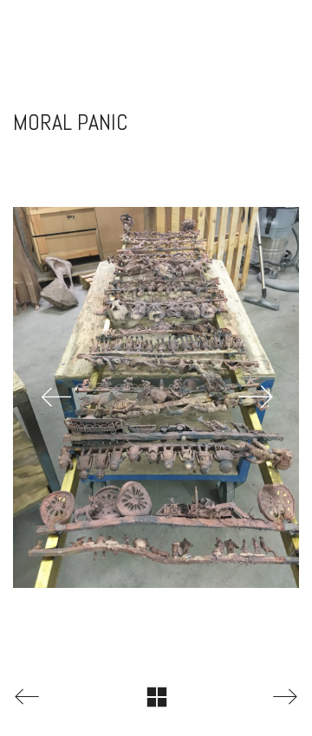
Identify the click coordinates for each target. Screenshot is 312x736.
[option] (156, 397)
